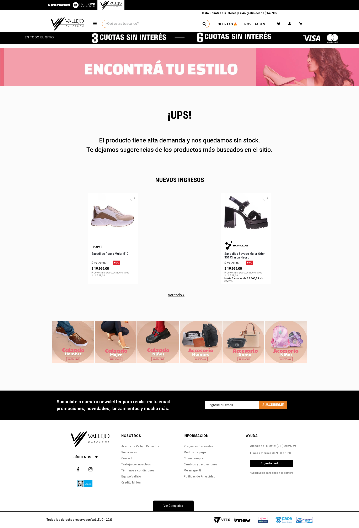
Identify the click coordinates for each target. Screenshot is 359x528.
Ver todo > (176, 295)
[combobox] (156, 24)
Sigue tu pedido (271, 463)
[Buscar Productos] (204, 24)
